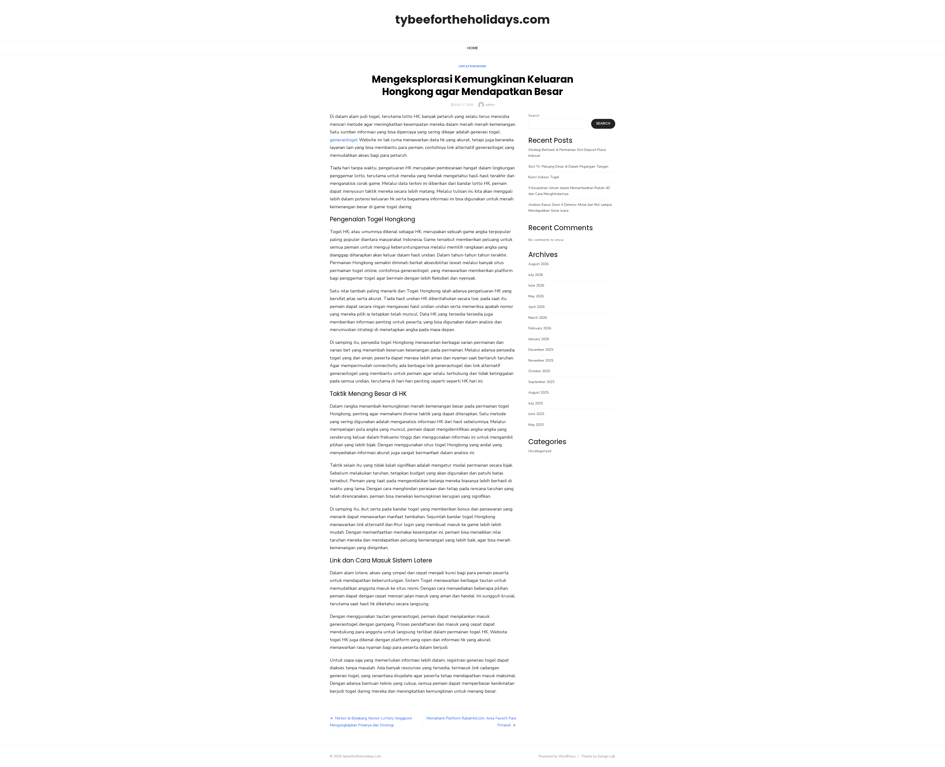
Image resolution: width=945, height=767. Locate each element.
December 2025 (540, 349)
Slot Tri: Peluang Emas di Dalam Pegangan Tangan (568, 166)
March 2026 (537, 317)
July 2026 (535, 274)
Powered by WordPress (557, 756)
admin (490, 104)
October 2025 (539, 371)
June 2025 (536, 414)
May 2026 (536, 296)
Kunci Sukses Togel (543, 177)
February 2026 (539, 328)
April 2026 (536, 306)
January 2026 (538, 339)
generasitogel (344, 140)
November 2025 (540, 360)
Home (472, 48)
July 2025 (535, 403)
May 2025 (536, 424)
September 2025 (541, 382)
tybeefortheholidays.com (472, 19)
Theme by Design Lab (598, 756)
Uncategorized (472, 66)
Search (533, 115)
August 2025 (538, 392)
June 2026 (536, 285)
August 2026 (538, 264)
